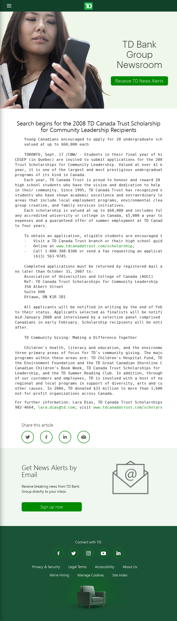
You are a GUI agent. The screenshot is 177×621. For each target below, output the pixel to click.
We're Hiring (59, 575)
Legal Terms (77, 566)
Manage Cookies (90, 575)
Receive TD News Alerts (139, 80)
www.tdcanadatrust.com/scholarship (94, 246)
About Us (130, 566)
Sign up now (51, 507)
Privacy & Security (46, 566)
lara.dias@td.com (56, 407)
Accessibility (104, 566)
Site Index (119, 575)
